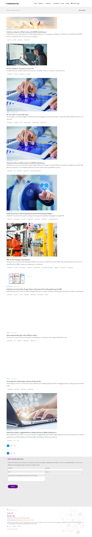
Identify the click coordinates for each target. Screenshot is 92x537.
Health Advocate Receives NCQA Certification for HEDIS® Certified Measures (26, 163)
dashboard (14, 40)
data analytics (20, 40)
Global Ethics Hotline (28, 523)
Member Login (75, 3)
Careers (62, 3)
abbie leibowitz (9, 74)
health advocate (26, 40)
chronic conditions (22, 267)
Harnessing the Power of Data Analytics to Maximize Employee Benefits (24, 381)
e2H (14, 440)
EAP (21, 122)
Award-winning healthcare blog (12, 529)
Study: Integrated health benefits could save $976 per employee (22, 335)
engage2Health (30, 219)
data (14, 170)
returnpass (46, 294)
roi (38, 340)
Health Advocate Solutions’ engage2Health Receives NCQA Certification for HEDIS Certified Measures (32, 432)
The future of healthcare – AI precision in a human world (20, 68)
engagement (57, 267)
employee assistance (27, 122)
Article (8, 66)
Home (35, 3)
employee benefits (36, 122)
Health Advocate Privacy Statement (17, 523)
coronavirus (16, 294)
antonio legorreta (17, 219)
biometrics (16, 267)
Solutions (41, 3)
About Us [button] (48, 3)
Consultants (56, 3)
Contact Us (10, 513)
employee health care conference (47, 267)
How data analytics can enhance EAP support (17, 114)
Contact (67, 3)
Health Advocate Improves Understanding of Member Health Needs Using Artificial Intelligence (30, 213)
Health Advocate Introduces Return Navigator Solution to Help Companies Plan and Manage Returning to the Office (34, 289)
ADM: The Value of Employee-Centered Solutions (18, 260)
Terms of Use (34, 523)
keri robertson (28, 74)
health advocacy (37, 219)
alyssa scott (9, 40)
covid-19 (21, 294)
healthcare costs (33, 340)
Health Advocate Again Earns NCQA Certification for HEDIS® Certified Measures (27, 32)
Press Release (10, 29)
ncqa (18, 440)
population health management (35, 170)
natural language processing (53, 219)
